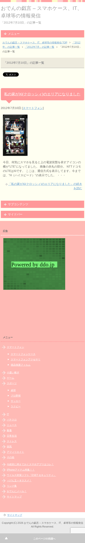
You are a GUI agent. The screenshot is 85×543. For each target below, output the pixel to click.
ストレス (12, 441)
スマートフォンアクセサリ (25, 359)
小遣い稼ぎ (13, 372)
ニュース (12, 425)
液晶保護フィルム (21, 364)
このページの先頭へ (44, 538)
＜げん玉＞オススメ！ (19, 480)
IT (8, 414)
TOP (34, 42)
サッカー (16, 401)
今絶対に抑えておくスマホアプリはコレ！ (30, 464)
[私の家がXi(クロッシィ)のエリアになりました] (15, 153)
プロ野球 (16, 395)
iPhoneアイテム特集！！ (21, 469)
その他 (10, 457)
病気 (9, 446)
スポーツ (12, 383)
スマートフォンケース (23, 354)
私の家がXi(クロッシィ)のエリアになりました (42, 94)
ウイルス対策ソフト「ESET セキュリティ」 (31, 475)
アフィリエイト (15, 452)
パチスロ (12, 419)
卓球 (13, 390)
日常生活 (12, 435)
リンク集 (12, 485)
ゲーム (10, 377)
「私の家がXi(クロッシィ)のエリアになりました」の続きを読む (45, 186)
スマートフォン (33, 108)
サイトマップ (14, 496)
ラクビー (16, 406)
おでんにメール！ (17, 491)
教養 (9, 430)
